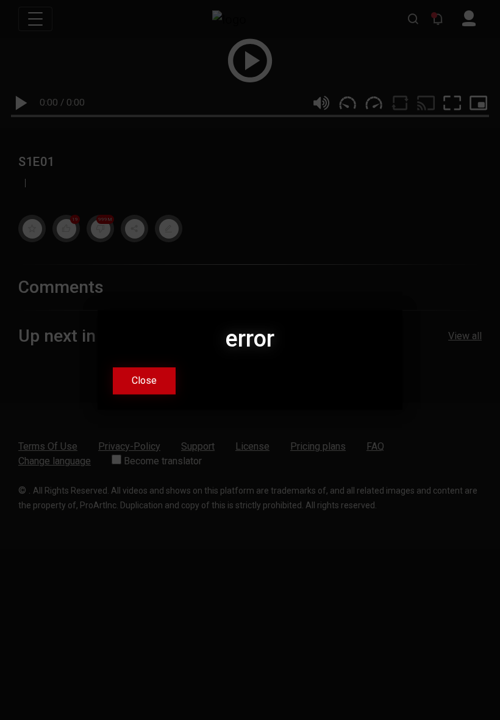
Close (144, 381)
